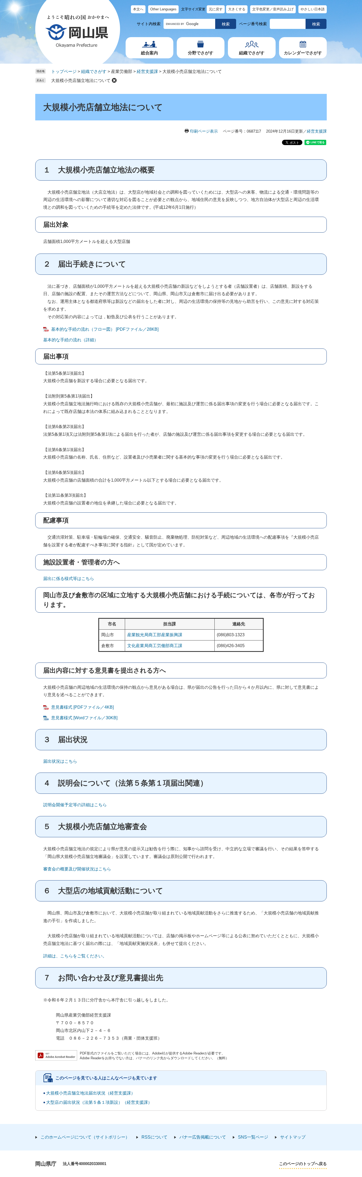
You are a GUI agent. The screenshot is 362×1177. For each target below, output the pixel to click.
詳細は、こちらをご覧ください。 (75, 956)
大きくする (236, 9)
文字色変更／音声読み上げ (273, 9)
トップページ (64, 71)
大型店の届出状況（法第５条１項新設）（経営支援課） (99, 1102)
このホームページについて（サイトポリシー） (85, 1137)
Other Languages (163, 9)
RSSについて (154, 1137)
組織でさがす (251, 53)
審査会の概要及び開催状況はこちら (77, 869)
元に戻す (216, 9)
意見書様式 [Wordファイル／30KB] (84, 718)
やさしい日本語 (313, 9)
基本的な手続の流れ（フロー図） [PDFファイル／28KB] (104, 329)
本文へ (138, 9)
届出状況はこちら (60, 761)
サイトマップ (293, 1137)
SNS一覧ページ (253, 1137)
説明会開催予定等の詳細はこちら (75, 805)
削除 (114, 80)
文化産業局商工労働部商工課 (154, 645)
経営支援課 (147, 71)
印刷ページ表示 (204, 131)
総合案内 (149, 53)
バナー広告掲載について (202, 1137)
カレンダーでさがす (303, 53)
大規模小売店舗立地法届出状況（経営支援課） (90, 1093)
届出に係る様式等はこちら (68, 578)
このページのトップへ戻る (303, 1163)
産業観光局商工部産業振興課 (154, 635)
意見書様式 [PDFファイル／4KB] (82, 707)
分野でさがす (200, 53)
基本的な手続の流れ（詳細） (70, 340)
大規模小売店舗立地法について (81, 80)
